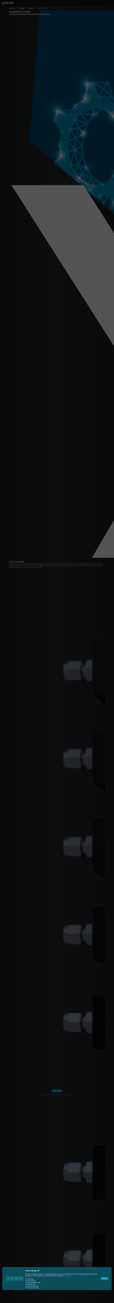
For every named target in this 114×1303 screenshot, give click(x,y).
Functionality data (33, 1286)
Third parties (31, 1281)
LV (12, 1278)
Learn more (67, 1276)
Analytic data (31, 1284)
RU (16, 1278)
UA (21, 1278)
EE (8, 1278)
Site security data (32, 1288)
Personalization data (33, 1282)
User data (30, 1279)
